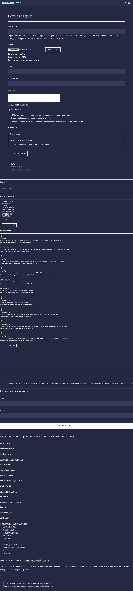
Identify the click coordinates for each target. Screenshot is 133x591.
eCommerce (57, 383)
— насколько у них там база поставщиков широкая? (17, 290)
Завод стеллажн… (7, 201)
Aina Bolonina (6, 218)
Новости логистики (21, 140)
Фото (11, 45)
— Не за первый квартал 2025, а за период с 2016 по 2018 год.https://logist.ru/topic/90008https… (31, 240)
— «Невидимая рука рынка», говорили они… (14, 302)
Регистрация (16, 166)
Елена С (4, 220)
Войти (13, 164)
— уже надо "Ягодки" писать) (9, 282)
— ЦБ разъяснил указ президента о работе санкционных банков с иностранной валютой (29, 314)
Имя (10, 66)
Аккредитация (9, 529)
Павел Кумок (6, 216)
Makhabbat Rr (6, 203)
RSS (4, 550)
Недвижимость (114, 383)
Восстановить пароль (20, 169)
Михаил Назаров (5, 247)
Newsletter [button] (14, 127)
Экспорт (77, 383)
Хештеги (6, 553)
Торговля (40, 383)
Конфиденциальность (13, 544)
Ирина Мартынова (8, 207)
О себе (11, 91)
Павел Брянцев (7, 213)
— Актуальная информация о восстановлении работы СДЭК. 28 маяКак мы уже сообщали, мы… (31, 273)
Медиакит (7, 535)
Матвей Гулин (4, 280)
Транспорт (27, 383)
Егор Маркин (6, 205)
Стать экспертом (10, 532)
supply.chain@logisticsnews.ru (36, 560)
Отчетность (86, 383)
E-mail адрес (15, 26)
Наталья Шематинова (9, 209)
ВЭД (98, 383)
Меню (123, 3)
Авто (34, 383)
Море (94, 383)
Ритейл (103, 383)
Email (3, 410)
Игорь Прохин (4, 238)
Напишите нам (9, 526)
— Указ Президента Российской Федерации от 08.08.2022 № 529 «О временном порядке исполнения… (33, 326)
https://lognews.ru (23, 569)
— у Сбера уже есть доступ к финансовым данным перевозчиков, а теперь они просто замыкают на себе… (35, 249)
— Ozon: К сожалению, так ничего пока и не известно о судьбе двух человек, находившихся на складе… (34, 338)
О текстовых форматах (18, 104)
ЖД (45, 383)
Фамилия (13, 78)
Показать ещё (9, 225)
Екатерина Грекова (8, 211)
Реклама (6, 538)
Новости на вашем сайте (14, 547)
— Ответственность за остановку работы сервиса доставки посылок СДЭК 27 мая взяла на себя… (32, 261)
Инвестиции (68, 383)
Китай (49, 383)
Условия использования (24, 578)
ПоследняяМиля (15, 383)
